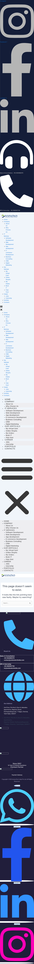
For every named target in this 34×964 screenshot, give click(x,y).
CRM (7, 261)
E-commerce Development (10, 252)
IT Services (11, 408)
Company (7, 221)
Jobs (7, 296)
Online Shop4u (11, 431)
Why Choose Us (8, 230)
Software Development (14, 411)
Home (5, 219)
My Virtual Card (7, 273)
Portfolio (6, 300)
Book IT (9, 435)
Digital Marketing (12, 424)
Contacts (6, 302)
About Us (9, 404)
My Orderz (10, 433)
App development (12, 415)
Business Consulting (13, 420)
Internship (9, 298)
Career (6, 294)
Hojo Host (9, 437)
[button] (1, 308)
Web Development (13, 413)
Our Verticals (12, 426)
